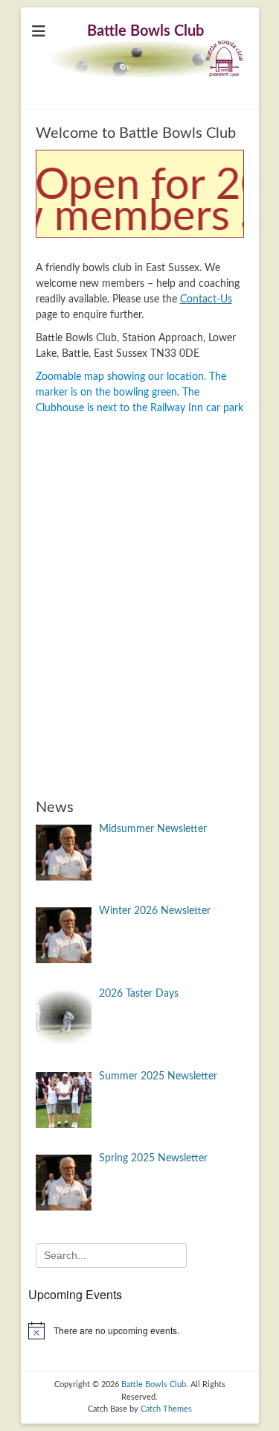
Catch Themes (166, 1409)
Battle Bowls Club (145, 31)
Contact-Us (206, 299)
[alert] (139, 1330)
